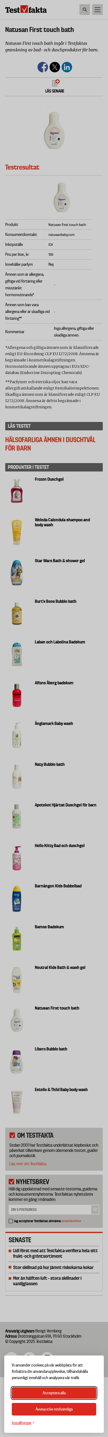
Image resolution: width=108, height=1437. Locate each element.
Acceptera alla (54, 1393)
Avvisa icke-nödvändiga (54, 1409)
